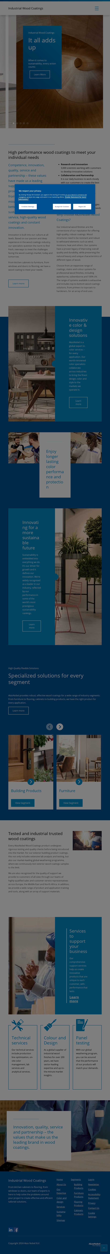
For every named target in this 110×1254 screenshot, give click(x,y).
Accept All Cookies (62, 207)
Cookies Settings (27, 207)
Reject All (82, 207)
